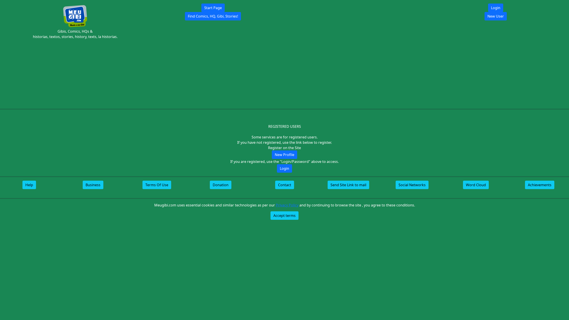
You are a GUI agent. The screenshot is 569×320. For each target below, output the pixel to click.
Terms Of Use (156, 184)
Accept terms (284, 215)
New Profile (284, 154)
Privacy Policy (287, 205)
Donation (220, 184)
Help (29, 184)
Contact (284, 184)
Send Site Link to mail (348, 184)
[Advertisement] (284, 74)
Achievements (539, 184)
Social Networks (412, 184)
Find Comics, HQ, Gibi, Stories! (213, 16)
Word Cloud (476, 184)
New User (495, 16)
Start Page (213, 7)
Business (93, 184)
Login (495, 7)
